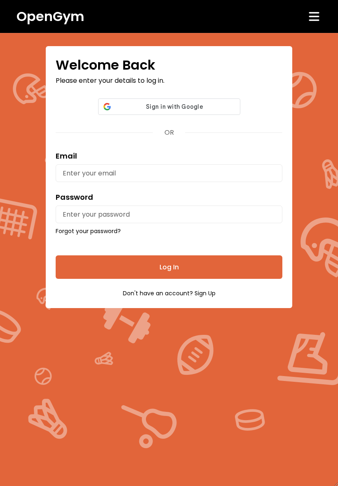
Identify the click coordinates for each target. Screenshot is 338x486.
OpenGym (50, 16)
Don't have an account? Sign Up (169, 293)
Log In (169, 267)
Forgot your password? (88, 231)
